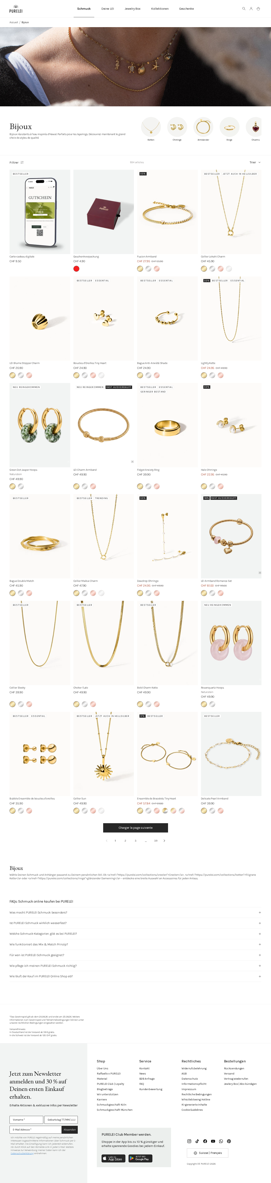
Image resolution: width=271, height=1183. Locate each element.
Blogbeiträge (105, 1089)
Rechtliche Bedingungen (197, 1094)
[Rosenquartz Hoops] (231, 643)
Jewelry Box (132, 8)
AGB (184, 1073)
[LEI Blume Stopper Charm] (40, 318)
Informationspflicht (194, 1084)
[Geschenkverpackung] (103, 212)
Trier (253, 162)
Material (102, 1078)
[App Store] (113, 1158)
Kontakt (144, 1068)
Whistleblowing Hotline (196, 1099)
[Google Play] (140, 1158)
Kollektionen (159, 8)
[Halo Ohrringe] (231, 425)
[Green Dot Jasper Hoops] (40, 425)
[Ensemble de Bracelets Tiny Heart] (167, 754)
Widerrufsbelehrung (194, 1068)
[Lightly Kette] (231, 318)
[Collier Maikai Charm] (103, 536)
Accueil (14, 22)
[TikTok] (197, 1141)
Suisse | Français (210, 1153)
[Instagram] (189, 1141)
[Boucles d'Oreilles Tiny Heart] (103, 318)
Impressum (189, 1089)
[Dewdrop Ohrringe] (167, 536)
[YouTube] (213, 1141)
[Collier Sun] (103, 754)
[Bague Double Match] (40, 536)
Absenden (70, 1129)
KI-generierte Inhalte (194, 1104)
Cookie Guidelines (192, 1110)
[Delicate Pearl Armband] (231, 754)
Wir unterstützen (107, 1094)
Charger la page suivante (135, 828)
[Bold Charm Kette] (167, 643)
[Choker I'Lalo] (103, 643)
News (142, 1073)
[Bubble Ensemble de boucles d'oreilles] (40, 754)
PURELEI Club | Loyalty (110, 1084)
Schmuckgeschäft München (115, 1110)
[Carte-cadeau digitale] (40, 212)
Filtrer (14, 162)
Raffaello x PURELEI (109, 1073)
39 (156, 840)
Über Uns (102, 1068)
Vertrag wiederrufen (236, 1078)
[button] (244, 9)
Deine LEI (107, 8)
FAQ (141, 1084)
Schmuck (84, 8)
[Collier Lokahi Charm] (231, 212)
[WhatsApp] (221, 1141)
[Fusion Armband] (167, 212)
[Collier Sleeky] (40, 643)
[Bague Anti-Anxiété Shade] (167, 318)
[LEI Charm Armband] (103, 425)
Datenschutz (190, 1078)
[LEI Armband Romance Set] (231, 536)
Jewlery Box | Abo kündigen (240, 1084)
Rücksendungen (234, 1068)
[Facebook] (205, 1141)
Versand (229, 1073)
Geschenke (186, 8)
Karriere (102, 1099)
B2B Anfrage (147, 1078)
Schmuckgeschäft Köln (111, 1104)
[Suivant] (164, 840)
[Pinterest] (229, 1141)
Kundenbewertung (150, 1089)
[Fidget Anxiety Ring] (167, 425)
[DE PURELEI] (16, 9)
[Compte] (251, 9)
